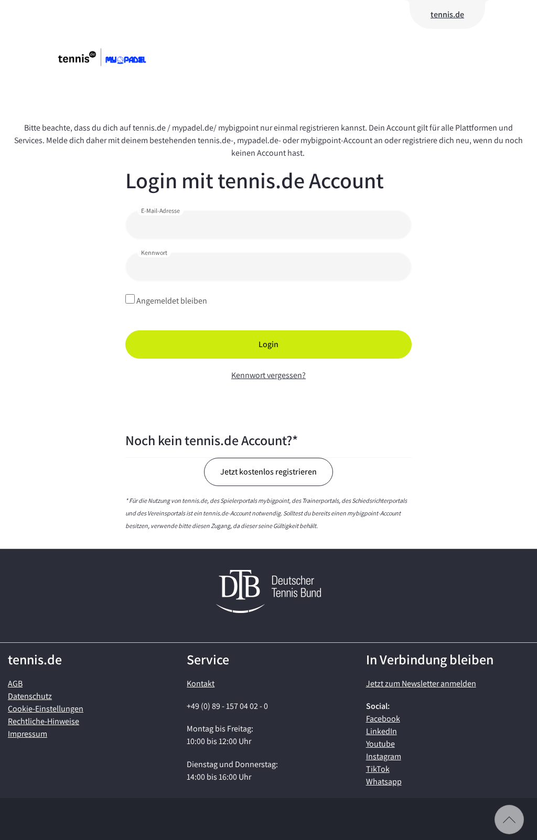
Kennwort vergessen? (268, 375)
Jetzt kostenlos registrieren (268, 471)
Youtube (380, 743)
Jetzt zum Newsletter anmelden (421, 683)
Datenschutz (30, 696)
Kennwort (154, 252)
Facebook (383, 718)
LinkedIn (381, 731)
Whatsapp (384, 781)
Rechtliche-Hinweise (43, 721)
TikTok (378, 768)
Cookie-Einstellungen (45, 708)
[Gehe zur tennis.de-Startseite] (118, 57)
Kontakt (200, 683)
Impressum (27, 733)
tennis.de (447, 14)
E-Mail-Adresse (160, 210)
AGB (15, 683)
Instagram (383, 756)
